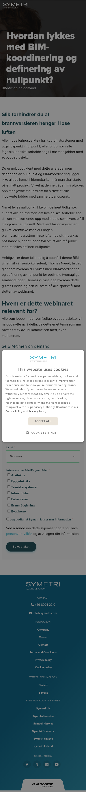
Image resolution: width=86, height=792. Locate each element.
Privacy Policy (37, 411)
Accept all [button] (43, 421)
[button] (43, 432)
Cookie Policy (14, 411)
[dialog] (43, 396)
